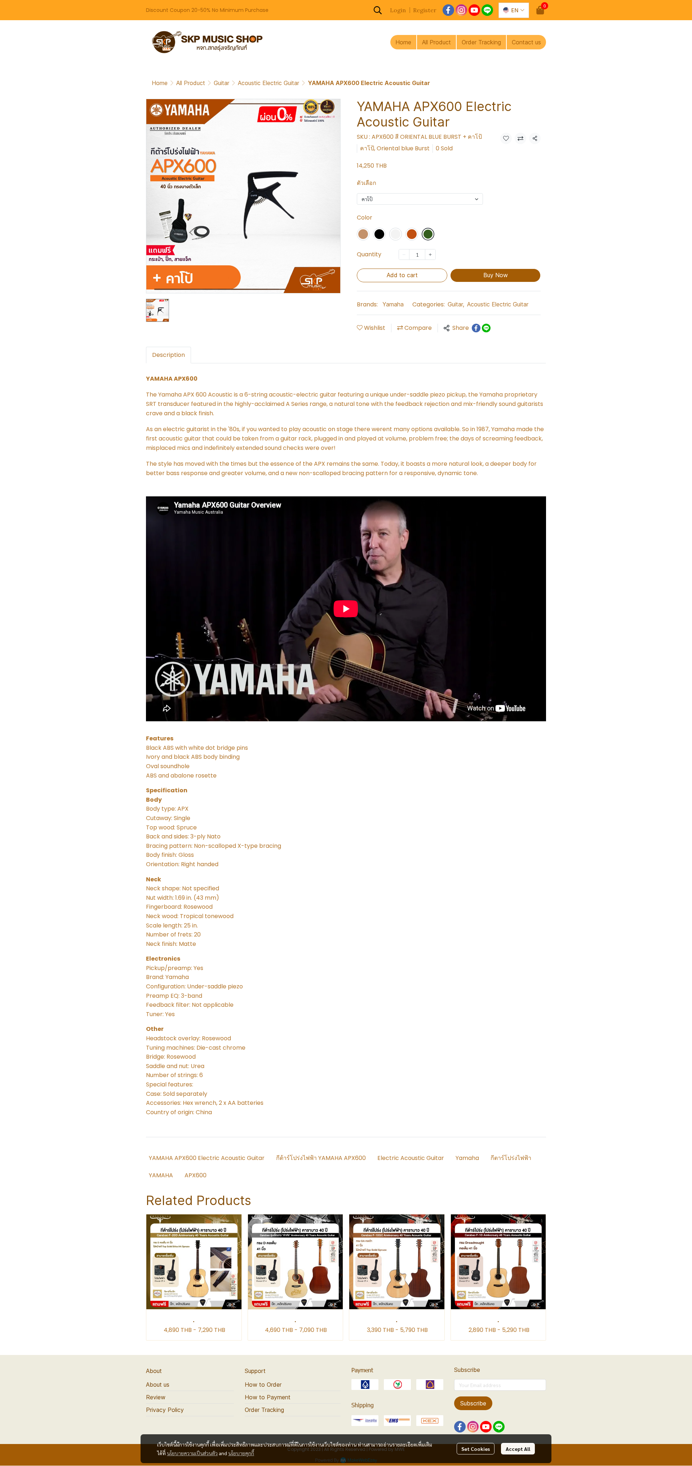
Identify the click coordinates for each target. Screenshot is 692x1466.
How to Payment (267, 1397)
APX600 (196, 1175)
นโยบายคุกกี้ (241, 1453)
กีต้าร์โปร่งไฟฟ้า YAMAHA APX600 (321, 1158)
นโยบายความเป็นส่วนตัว (192, 1453)
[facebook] (448, 10)
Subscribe (473, 1403)
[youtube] (474, 10)
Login (398, 10)
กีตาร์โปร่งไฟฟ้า (511, 1158)
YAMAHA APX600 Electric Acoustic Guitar (207, 1158)
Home (160, 83)
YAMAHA (161, 1175)
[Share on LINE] (486, 328)
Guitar (221, 83)
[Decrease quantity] (404, 254)
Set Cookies (475, 1448)
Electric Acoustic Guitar (410, 1158)
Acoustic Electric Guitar (268, 83)
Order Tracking (264, 1409)
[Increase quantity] (430, 254)
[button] (378, 10)
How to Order (263, 1384)
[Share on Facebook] (476, 328)
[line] (487, 10)
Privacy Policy (165, 1409)
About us (157, 1384)
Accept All (518, 1448)
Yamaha (393, 304)
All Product (190, 83)
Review (155, 1397)
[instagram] (461, 10)
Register (424, 10)
